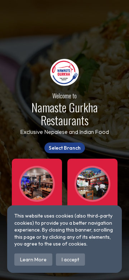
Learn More (33, 259)
